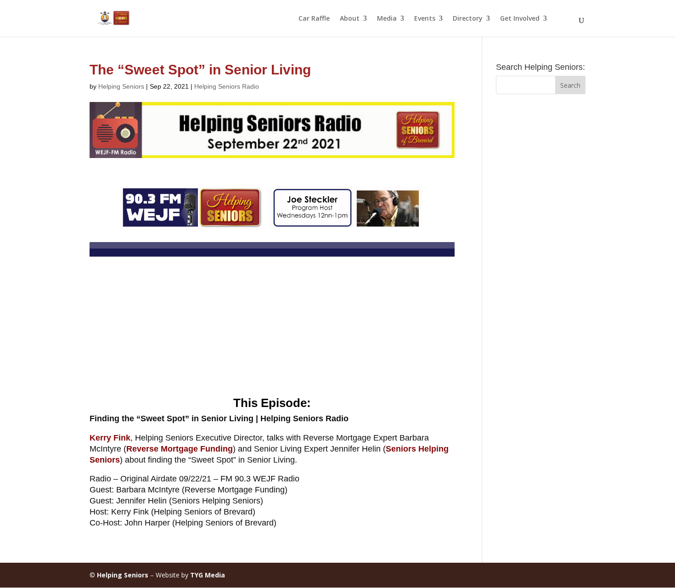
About (350, 19)
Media (387, 19)
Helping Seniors (121, 86)
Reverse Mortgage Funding (179, 448)
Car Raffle (314, 19)
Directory (468, 19)
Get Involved (520, 19)
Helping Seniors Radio (226, 86)
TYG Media (207, 575)
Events (424, 19)
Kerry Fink (110, 437)
